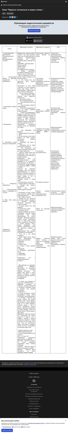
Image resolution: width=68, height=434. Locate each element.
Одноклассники (34, 416)
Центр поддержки (34, 408)
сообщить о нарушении (29, 364)
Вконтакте (34, 414)
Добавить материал (34, 30)
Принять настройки (7, 430)
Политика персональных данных (34, 396)
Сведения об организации (34, 387)
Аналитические (17, 427)
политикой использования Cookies (36, 423)
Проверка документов (34, 398)
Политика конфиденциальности (34, 394)
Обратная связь (34, 401)
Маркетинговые (26, 427)
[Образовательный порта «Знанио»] (4, 1)
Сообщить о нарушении (34, 406)
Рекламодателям (34, 403)
